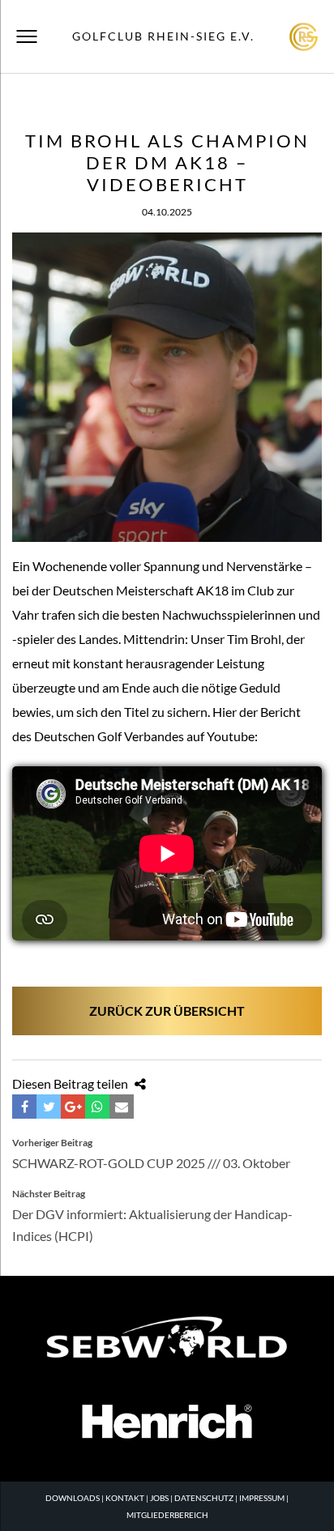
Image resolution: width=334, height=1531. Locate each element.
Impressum (262, 1498)
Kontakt (124, 1498)
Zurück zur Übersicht (167, 1010)
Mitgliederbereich (167, 1515)
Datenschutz (203, 1498)
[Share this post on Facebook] (24, 1106)
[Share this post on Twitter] (48, 1106)
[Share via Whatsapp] (97, 1106)
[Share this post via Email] (121, 1106)
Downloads (72, 1498)
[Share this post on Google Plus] (73, 1106)
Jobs (159, 1498)
